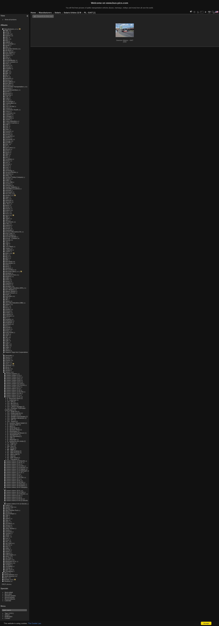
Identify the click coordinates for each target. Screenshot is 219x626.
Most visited (9, 592)
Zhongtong (9, 571)
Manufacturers (9, 29)
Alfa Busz (8, 50)
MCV (7, 256)
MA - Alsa (10, 446)
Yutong (7, 568)
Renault (8, 324)
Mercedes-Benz (10, 271)
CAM (7, 98)
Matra (7, 265)
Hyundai (8, 202)
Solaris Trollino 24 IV (13, 387)
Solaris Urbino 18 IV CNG (15, 492)
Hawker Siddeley (11, 187)
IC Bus (7, 203)
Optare (7, 301)
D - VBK (10, 438)
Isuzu (7, 213)
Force (7, 166)
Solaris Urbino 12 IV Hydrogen (16, 471)
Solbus (7, 505)
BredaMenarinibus (11, 90)
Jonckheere (9, 222)
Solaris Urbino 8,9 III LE (14, 499)
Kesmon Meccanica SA (13, 232)
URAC (7, 535)
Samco (7, 350)
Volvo (7, 556)
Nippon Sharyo (10, 291)
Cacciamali (9, 101)
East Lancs (9, 147)
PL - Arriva (10, 448)
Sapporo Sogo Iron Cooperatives (16, 352)
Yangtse (8, 564)
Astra (7, 63)
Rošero (7, 329)
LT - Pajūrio (11, 443)
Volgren (8, 553)
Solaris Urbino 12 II (12, 395)
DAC (6, 126)
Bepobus (8, 78)
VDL (6, 541)
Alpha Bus (8, 54)
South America (9, 576)
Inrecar (7, 208)
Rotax (7, 331)
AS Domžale (9, 44)
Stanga (7, 509)
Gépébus (8, 174)
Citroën (7, 119)
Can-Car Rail (9, 106)
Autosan (8, 67)
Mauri (7, 266)
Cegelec (8, 114)
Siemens (8, 365)
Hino (6, 199)
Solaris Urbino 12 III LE (14, 462)
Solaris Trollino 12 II (13, 375)
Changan (8, 116)
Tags (6, 613)
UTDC (7, 536)
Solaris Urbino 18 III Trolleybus (16, 487)
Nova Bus (8, 296)
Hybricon (8, 200)
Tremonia (8, 532)
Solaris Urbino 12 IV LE (14, 472)
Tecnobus (8, 523)
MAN (7, 253)
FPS (6, 157)
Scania (7, 360)
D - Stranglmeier (13, 434)
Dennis (7, 134)
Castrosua (8, 113)
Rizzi (7, 326)
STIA (6, 342)
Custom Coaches (11, 123)
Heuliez (8, 195)
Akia (6, 47)
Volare (7, 551)
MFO (6, 258)
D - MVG (10, 426)
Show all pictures (10, 19)
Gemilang (8, 170)
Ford (6, 167)
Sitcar (7, 367)
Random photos (10, 595)
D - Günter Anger (13, 425)
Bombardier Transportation (14, 86)
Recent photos (10, 597)
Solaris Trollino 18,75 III (14, 383)
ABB (6, 31)
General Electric (10, 172)
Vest (6, 546)
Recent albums (10, 599)
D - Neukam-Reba (13, 430)
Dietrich (8, 138)
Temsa (7, 525)
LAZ (6, 241)
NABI (7, 278)
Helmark (8, 190)
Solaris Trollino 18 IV (13, 382)
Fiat (6, 162)
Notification (8, 616)
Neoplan (8, 286)
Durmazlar (8, 139)
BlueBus (8, 85)
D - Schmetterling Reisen (15, 433)
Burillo (7, 91)
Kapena (8, 225)
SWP (7, 344)
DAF (6, 128)
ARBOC (8, 42)
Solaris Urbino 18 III (13, 481)
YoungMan (9, 566)
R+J (6, 317)
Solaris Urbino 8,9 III (13, 497)
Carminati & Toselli (11, 110)
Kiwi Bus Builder (10, 237)
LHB (6, 245)
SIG (6, 337)
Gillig (7, 175)
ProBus (7, 313)
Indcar (7, 207)
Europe (6, 579)
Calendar (8, 600)
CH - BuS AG (11, 403)
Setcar (7, 362)
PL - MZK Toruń (12, 457)
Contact (7, 618)
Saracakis (8, 355)
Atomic (7, 65)
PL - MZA (10, 456)
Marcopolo (9, 261)
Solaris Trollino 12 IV (13, 377)
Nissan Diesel (10, 293)
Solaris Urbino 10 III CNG (15, 392)
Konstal (7, 240)
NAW (7, 280)
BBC (6, 72)
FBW (6, 154)
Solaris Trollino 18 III (13, 380)
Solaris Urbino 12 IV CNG (15, 466)
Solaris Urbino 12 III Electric (15, 461)
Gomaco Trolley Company (14, 177)
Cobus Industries (11, 121)
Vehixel (7, 545)
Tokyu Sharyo (10, 528)
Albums (4, 25)
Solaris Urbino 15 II (12, 474)
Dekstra (8, 133)
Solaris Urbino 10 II (12, 388)
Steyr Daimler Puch (12, 510)
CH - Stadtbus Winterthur (15, 418)
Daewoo (8, 131)
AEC (6, 37)
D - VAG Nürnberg (13, 436)
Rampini (8, 319)
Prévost (7, 311)
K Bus (7, 223)
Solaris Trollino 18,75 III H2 (15, 385)
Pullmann (8, 316)
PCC (6, 306)
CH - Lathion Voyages (14, 406)
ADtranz (8, 35)
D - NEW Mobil (12, 428)
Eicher (7, 151)
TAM (6, 515)
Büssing (8, 95)
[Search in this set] (191, 11)
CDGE (7, 100)
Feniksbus (8, 159)
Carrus (7, 111)
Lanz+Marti (9, 246)
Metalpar (8, 273)
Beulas (7, 80)
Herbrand (8, 192)
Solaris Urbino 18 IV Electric (15, 494)
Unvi (6, 538)
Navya (7, 281)
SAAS (7, 334)
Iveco (7, 215)
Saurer (7, 357)
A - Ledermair (11, 400)
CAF (6, 96)
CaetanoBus (9, 103)
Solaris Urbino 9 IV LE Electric (16, 504)
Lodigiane (8, 250)
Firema (7, 164)
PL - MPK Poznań (13, 453)
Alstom (7, 55)
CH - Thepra (11, 421)
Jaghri (7, 218)
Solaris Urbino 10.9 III (13, 393)
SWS (7, 345)
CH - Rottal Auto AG (14, 413)
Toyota (7, 530)
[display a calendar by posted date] (209, 12)
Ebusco (7, 149)
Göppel (7, 179)
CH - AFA (10, 402)
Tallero (7, 518)
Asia (5, 578)
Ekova (7, 152)
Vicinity (7, 550)
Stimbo (7, 512)
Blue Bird (8, 83)
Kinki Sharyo (9, 235)
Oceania (7, 581)
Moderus (8, 276)
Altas (6, 57)
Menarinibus (9, 270)
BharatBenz (9, 82)
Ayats (7, 70)
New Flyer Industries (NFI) (14, 288)
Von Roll (8, 558)
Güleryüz (8, 185)
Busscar (8, 93)
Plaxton (7, 309)
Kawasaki (8, 230)
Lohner (7, 251)
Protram (8, 314)
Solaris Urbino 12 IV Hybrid (15, 469)
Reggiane (8, 322)
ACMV (7, 34)
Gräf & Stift (8, 182)
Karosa (7, 227)
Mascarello (9, 263)
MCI (6, 255)
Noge (7, 294)
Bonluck (8, 88)
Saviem (7, 359)
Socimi (7, 370)
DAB (6, 124)
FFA (6, 156)
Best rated (8, 594)
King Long (8, 233)
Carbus (7, 108)
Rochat (7, 327)
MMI (6, 260)
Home (33, 13)
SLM (6, 339)
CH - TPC (10, 420)
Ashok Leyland (10, 62)
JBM (6, 217)
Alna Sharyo (9, 52)
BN (6, 75)
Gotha (7, 180)
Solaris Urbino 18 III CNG (15, 482)
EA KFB (7, 142)
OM (6, 299)
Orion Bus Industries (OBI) (14, 303)
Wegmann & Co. (10, 561)
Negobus (8, 283)
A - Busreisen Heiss (14, 398)
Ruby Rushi (9, 332)
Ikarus (7, 205)
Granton (8, 184)
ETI (6, 146)
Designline (9, 136)
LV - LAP (10, 444)
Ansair (7, 59)
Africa (6, 573)
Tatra (7, 522)
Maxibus (8, 268)
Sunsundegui (9, 513)
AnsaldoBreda (10, 60)
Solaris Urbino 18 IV (13, 490)
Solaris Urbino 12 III (13, 397)
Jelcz (7, 220)
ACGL (7, 32)
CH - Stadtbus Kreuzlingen (16, 416)
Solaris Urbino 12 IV (13, 464)
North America (9, 574)
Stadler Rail (9, 507)
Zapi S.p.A (8, 569)
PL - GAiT (10, 449)
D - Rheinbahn (12, 431)
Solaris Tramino (11, 374)
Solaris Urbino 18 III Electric (15, 484)
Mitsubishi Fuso (10, 275)
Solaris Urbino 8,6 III (13, 495)
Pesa (7, 308)
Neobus (8, 285)
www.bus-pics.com (117, 3)
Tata (6, 520)
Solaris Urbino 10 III (13, 390)
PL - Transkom (12, 459)
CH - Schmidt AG (13, 415)
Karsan (7, 228)
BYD (6, 77)
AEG (6, 39)
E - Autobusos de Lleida (15, 441)
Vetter (7, 548)
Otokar (7, 304)
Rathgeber (9, 321)
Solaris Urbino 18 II (12, 479)
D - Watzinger (12, 439)
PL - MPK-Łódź (12, 454)
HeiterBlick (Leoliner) (12, 189)
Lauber (7, 248)
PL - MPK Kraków (13, 451)
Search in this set (44, 16)
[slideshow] (205, 12)
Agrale (7, 45)
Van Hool (8, 543)
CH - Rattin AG (12, 411)
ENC (6, 144)
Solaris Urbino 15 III (13, 476)
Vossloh (8, 560)
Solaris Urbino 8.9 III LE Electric (17, 500)
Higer (7, 197)
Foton (7, 169)
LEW (6, 243)
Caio (6, 105)
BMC (7, 73)
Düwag (7, 141)
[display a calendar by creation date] (213, 12)
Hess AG (8, 193)
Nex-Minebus (9, 289)
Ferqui (7, 161)
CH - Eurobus (12, 405)
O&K (6, 298)
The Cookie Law (34, 623)
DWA (7, 129)
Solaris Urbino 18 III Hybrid (15, 485)
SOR (6, 340)
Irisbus (7, 210)
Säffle (7, 347)
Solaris (7, 372)
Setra (7, 364)
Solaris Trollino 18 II (13, 378)
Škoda (7, 369)
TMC (6, 517)
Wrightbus (8, 563)
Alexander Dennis (11, 49)
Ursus (7, 540)
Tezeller (8, 527)
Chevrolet (8, 118)
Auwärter (8, 68)
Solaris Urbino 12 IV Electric (15, 467)
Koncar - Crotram (11, 238)
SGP (6, 336)
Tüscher (8, 533)
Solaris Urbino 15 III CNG (15, 477)
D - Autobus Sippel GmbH (16, 423)
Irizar (7, 212)
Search (7, 615)
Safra (7, 349)
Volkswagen (9, 555)
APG (6, 40)
